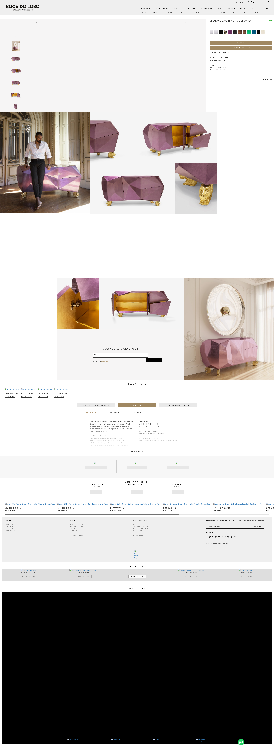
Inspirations (206, 8)
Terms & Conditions (140, 533)
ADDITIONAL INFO (91, 412)
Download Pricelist (137, 467)
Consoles (170, 12)
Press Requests (113, 417)
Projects (177, 8)
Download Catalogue (178, 467)
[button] (267, 395)
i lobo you (73, 528)
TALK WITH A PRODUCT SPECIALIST (96, 405)
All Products (145, 8)
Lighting (209, 12)
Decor (267, 12)
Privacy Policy (138, 535)
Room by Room (162, 8)
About (243, 8)
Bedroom (222, 12)
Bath (234, 12)
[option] (15, 58)
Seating (196, 12)
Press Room (231, 8)
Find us (254, 8)
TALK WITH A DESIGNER (240, 47)
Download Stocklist (96, 467)
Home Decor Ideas (76, 535)
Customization (137, 412)
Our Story (10, 524)
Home (5, 17)
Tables (183, 12)
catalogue (240, 2)
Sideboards (142, 12)
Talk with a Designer (140, 526)
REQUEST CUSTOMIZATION (178, 405)
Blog (219, 8)
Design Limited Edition (78, 533)
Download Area (114, 412)
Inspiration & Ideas (77, 526)
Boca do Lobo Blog (76, 524)
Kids (244, 12)
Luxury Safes (75, 530)
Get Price (241, 43)
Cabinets (156, 12)
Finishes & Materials (140, 528)
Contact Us (137, 524)
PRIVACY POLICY (105, 361)
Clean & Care (138, 530)
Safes (256, 12)
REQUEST (154, 360)
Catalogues (191, 8)
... (20, 17)
